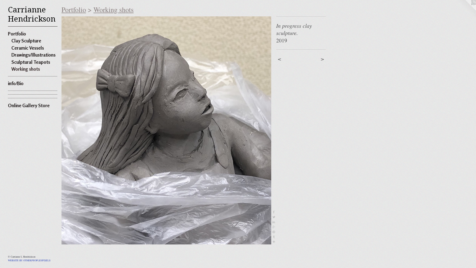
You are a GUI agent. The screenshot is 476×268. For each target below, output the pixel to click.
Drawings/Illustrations (33, 55)
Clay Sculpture (26, 40)
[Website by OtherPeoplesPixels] (466, 10)
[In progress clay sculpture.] (166, 130)
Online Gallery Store (29, 105)
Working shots (25, 69)
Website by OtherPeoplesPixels (29, 260)
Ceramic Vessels (27, 48)
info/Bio (16, 83)
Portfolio (17, 33)
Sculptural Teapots (30, 62)
